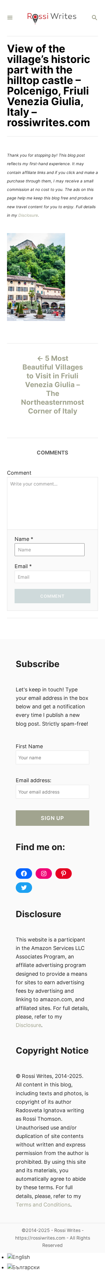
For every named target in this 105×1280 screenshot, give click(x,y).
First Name (29, 746)
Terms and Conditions (43, 1205)
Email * (23, 566)
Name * (24, 539)
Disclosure (28, 215)
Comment (19, 473)
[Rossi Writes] (52, 18)
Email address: (33, 780)
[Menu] (10, 18)
